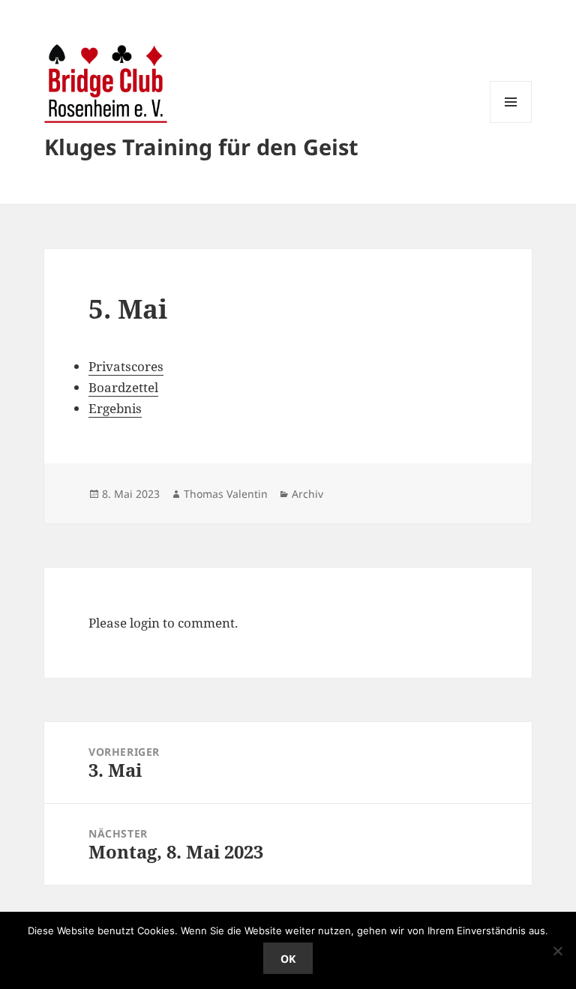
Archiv (307, 494)
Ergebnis (115, 408)
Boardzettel (123, 387)
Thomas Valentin (226, 494)
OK (288, 959)
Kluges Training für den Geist (201, 146)
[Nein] (557, 950)
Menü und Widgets (511, 122)
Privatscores (126, 366)
